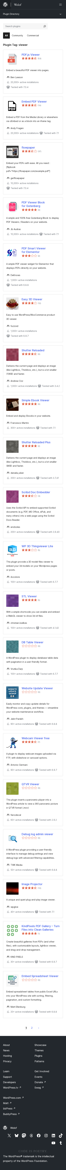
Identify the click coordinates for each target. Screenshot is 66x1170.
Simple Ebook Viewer (35, 400)
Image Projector (32, 884)
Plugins (38, 1055)
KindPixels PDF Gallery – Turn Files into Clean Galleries (41, 927)
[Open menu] (61, 4)
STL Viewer (29, 596)
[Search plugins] (45, 26)
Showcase (40, 1045)
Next (38, 1028)
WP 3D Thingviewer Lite (37, 546)
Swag (39, 1087)
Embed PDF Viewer (34, 101)
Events (38, 1076)
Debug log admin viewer (37, 834)
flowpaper (28, 147)
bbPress (9, 1108)
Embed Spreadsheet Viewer (40, 976)
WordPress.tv (12, 1087)
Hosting (7, 1055)
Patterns (39, 1061)
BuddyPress (11, 1114)
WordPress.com (13, 1097)
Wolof (13, 1127)
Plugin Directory (11, 14)
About (6, 1045)
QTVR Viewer (30, 784)
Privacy (7, 1061)
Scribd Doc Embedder (36, 492)
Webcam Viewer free (36, 738)
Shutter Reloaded (33, 350)
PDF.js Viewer (31, 54)
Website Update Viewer (37, 688)
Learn (6, 1071)
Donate (40, 1082)
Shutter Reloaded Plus (36, 442)
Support (7, 1076)
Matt (7, 1103)
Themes (39, 1050)
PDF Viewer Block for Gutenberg (33, 204)
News (6, 1050)
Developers (9, 1082)
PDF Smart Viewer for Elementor (34, 250)
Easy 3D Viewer (32, 299)
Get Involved (42, 1071)
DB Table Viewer (32, 642)
